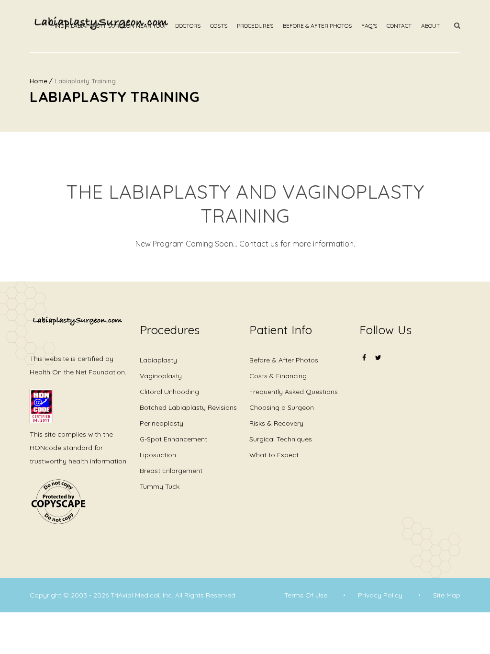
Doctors (187, 25)
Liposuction (158, 455)
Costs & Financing (278, 376)
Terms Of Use (305, 595)
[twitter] (378, 357)
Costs (218, 25)
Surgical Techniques (280, 439)
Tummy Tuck (159, 486)
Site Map (446, 595)
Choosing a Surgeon (281, 407)
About (430, 25)
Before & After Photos (317, 25)
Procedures (255, 25)
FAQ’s (369, 25)
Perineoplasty (161, 423)
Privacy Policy (380, 595)
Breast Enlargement (171, 470)
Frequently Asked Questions (293, 391)
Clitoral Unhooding (169, 391)
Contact (399, 25)
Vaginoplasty (161, 376)
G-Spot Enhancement (173, 439)
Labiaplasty (158, 360)
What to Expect (274, 455)
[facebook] (364, 363)
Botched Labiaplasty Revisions (188, 407)
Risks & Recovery (276, 423)
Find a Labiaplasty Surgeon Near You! (108, 25)
